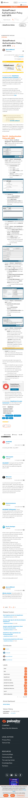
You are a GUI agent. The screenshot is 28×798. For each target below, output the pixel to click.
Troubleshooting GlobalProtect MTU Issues (13, 639)
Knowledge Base (7, 763)
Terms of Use (6, 742)
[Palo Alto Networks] (14, 721)
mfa (7, 418)
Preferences (20, 795)
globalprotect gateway (8, 682)
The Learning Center (8, 760)
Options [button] (22, 25)
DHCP (5, 668)
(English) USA (24, 4)
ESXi (5, 671)
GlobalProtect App (7, 679)
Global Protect (7, 674)
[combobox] (8, 19)
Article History (6, 704)
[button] (6, 795)
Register (15, 2)
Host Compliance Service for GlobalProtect (13, 615)
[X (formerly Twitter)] (7, 775)
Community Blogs (7, 754)
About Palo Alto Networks (10, 728)
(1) (8, 421)
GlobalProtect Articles (9, 25)
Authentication (9, 415)
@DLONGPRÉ (5, 462)
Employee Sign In (24, 2)
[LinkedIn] (16, 775)
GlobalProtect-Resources (9, 688)
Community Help (7, 757)
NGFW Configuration (7, 413)
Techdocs (5, 766)
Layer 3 (5, 691)
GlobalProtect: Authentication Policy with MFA (12, 43)
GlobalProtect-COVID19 (8, 685)
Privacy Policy (6, 740)
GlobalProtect (10, 406)
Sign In (20, 2)
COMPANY (5, 725)
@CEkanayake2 (12, 509)
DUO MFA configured (15, 120)
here (15, 95)
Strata (11, 418)
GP (3, 418)
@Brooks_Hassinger (6, 593)
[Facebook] (20, 775)
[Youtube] (11, 775)
